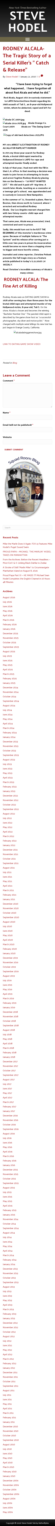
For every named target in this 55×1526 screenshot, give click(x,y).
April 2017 (7, 1097)
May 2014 (7, 1246)
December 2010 (10, 1426)
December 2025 (10, 633)
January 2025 (9, 683)
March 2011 (8, 1413)
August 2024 (9, 705)
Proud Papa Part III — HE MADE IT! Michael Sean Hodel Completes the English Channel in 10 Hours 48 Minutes (26, 578)
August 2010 (9, 1444)
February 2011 (9, 1417)
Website (7, 437)
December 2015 (10, 1169)
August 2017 (9, 1079)
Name (6, 412)
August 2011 (8, 1390)
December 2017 (10, 1061)
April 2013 (7, 1305)
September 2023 (11, 755)
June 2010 (7, 1453)
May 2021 (7, 881)
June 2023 (7, 768)
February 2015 (9, 1210)
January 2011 (9, 1422)
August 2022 (9, 814)
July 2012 (7, 1341)
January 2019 (9, 1007)
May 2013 (7, 1300)
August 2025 (9, 651)
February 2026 (10, 624)
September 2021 (10, 863)
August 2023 (9, 759)
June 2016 (7, 1142)
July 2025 (7, 656)
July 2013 (7, 1291)
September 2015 (11, 1183)
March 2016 (8, 1156)
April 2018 (7, 1043)
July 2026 (7, 602)
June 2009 (8, 1507)
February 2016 (9, 1160)
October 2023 (9, 750)
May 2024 (7, 719)
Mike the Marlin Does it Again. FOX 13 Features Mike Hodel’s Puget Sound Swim (27, 545)
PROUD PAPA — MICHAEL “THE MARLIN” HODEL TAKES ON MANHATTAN (27, 553)
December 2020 (10, 904)
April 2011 (7, 1408)
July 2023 (7, 764)
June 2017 (7, 1088)
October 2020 (9, 913)
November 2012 (10, 1327)
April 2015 (7, 1206)
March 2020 (8, 944)
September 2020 (11, 917)
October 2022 (9, 804)
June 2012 (7, 1345)
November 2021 (10, 854)
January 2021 (9, 899)
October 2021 (9, 859)
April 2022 (8, 832)
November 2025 (10, 638)
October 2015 (9, 1178)
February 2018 (9, 1052)
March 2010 (8, 1467)
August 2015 (9, 1188)
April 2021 (7, 886)
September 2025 (11, 647)
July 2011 (7, 1395)
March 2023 (8, 782)
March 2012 (8, 1359)
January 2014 (9, 1264)
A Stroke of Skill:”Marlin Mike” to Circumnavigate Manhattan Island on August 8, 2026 (26, 569)
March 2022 (8, 836)
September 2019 (11, 971)
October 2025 (9, 642)
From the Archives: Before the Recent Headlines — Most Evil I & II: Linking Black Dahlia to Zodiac (26, 561)
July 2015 (7, 1192)
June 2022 (7, 823)
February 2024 (10, 732)
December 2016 (10, 1115)
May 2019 (7, 989)
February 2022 (9, 841)
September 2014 (11, 1228)
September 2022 (11, 809)
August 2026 (9, 597)
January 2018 (9, 1057)
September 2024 (11, 701)
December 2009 (10, 1480)
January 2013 (9, 1318)
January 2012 (9, 1368)
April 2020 (8, 940)
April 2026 (8, 615)
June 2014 (7, 1242)
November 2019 (10, 962)
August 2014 (9, 1233)
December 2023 (10, 741)
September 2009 (11, 1494)
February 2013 (9, 1314)
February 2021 (9, 895)
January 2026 (9, 629)
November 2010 (10, 1431)
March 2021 (8, 890)
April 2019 (7, 994)
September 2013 (10, 1282)
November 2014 (10, 1219)
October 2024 (9, 696)
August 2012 (9, 1336)
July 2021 (7, 872)
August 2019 (9, 976)
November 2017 (10, 1066)
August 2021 (9, 868)
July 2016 (7, 1138)
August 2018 (9, 1030)
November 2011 (10, 1377)
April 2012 (7, 1354)
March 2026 (8, 620)
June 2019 (7, 985)
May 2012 (7, 1350)
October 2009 (9, 1489)
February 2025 (10, 678)
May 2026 (7, 611)
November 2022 (10, 800)
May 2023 (7, 773)
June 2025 (7, 660)
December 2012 (10, 1323)
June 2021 (7, 877)
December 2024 (10, 687)
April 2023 (8, 777)
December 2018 (10, 1012)
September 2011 (10, 1386)
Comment (9, 380)
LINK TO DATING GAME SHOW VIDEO (21, 344)
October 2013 (9, 1278)
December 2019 (10, 958)
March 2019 (8, 998)
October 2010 (9, 1435)
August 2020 (9, 922)
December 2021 (10, 850)
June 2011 (7, 1399)
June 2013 (7, 1296)
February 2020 (10, 949)
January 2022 (9, 845)
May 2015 (7, 1201)
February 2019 (9, 1003)
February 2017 (9, 1106)
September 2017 (10, 1075)
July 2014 (7, 1237)
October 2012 (9, 1332)
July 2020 (7, 926)
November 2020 (11, 908)
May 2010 (7, 1458)
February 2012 (9, 1363)
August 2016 (9, 1133)
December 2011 (10, 1372)
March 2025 (8, 674)
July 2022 (7, 818)
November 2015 (10, 1174)
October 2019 (9, 967)
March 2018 (8, 1048)
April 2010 (8, 1462)
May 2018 (7, 1039)
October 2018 (9, 1021)
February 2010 (9, 1471)
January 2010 (9, 1476)
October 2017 (9, 1070)
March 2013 (8, 1309)
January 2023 (9, 791)
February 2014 (9, 1260)
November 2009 (11, 1485)
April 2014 (7, 1251)
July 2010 (7, 1449)
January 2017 (9, 1111)
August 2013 (9, 1287)
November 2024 (10, 692)
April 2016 (7, 1151)
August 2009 (9, 1498)
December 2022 (10, 795)
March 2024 (8, 728)
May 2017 (7, 1093)
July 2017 (7, 1084)
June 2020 (8, 931)
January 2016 (9, 1165)
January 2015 (9, 1215)
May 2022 (7, 827)
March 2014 (8, 1255)
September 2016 (11, 1129)
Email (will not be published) (18, 425)
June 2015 (7, 1197)
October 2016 (9, 1124)
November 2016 (10, 1120)
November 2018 (10, 1016)
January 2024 (9, 737)
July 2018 (7, 1034)
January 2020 (9, 953)
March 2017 (8, 1102)
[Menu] (27, 39)
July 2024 (7, 710)
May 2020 (8, 935)
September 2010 (11, 1440)
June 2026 (7, 606)
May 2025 (7, 665)
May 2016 (7, 1147)
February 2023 (9, 786)
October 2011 (9, 1381)
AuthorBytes (43, 1523)
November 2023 (10, 746)
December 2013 (10, 1269)
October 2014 (9, 1224)
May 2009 (8, 1512)
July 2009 (7, 1503)
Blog (14, 363)
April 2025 (8, 669)
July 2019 (7, 980)
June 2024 (7, 714)
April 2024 (8, 723)
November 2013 (10, 1273)
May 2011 (7, 1404)
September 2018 (11, 1025)
